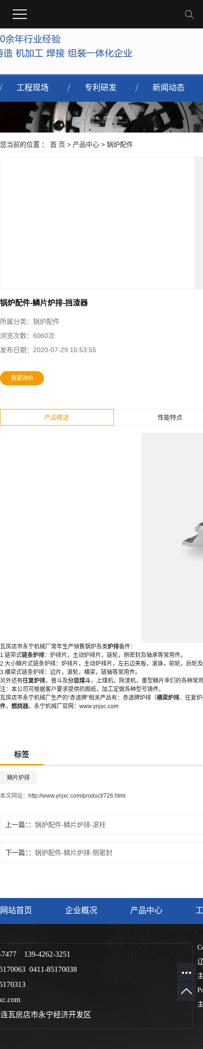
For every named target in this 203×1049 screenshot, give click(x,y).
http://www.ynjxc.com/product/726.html (77, 795)
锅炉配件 (120, 144)
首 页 (57, 144)
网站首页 (16, 910)
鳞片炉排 (18, 777)
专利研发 (101, 87)
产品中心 (86, 144)
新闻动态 (168, 87)
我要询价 (22, 378)
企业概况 (81, 910)
